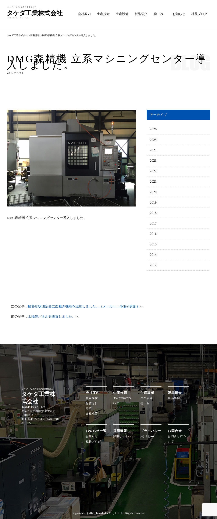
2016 (153, 233)
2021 (153, 181)
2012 (153, 265)
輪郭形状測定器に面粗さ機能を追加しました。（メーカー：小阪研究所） (84, 306)
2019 (153, 202)
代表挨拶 (92, 398)
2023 (153, 160)
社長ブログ (199, 14)
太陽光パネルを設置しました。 (51, 316)
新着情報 (35, 35)
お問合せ (175, 430)
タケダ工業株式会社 (17, 35)
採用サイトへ (122, 436)
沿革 (89, 408)
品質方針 (92, 403)
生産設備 (122, 14)
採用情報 (120, 430)
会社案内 (84, 14)
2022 (153, 171)
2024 (153, 150)
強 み (158, 14)
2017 (153, 223)
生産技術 (103, 14)
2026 (153, 129)
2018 (153, 213)
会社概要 (92, 413)
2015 (153, 244)
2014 (153, 254)
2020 (153, 192)
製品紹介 (141, 14)
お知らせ (178, 14)
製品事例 (174, 398)
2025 (153, 140)
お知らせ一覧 (96, 430)
